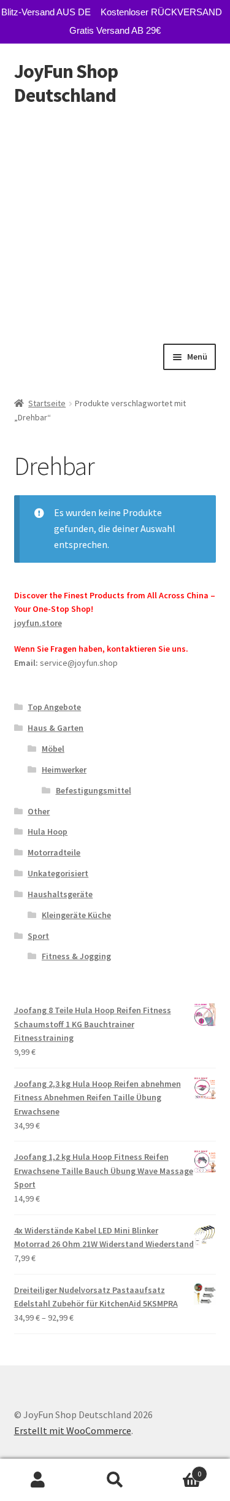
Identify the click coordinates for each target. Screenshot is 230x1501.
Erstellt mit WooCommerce (72, 1430)
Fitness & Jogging (76, 956)
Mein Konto (38, 1480)
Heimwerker (64, 769)
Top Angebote (54, 706)
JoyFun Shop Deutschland (66, 83)
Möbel (53, 748)
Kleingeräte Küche (76, 914)
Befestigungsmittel (93, 790)
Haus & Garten (55, 727)
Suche (115, 1480)
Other (39, 811)
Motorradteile (54, 852)
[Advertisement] (115, 222)
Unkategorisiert (58, 873)
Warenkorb (177, 1469)
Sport (38, 935)
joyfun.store (38, 622)
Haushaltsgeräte (60, 894)
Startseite (47, 403)
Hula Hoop (47, 831)
